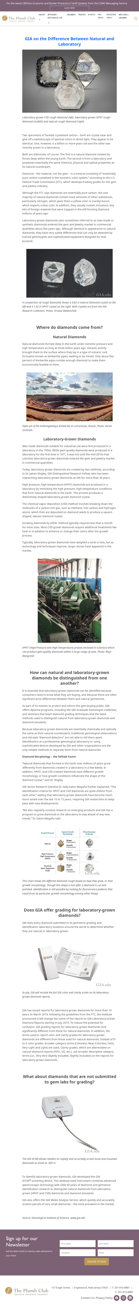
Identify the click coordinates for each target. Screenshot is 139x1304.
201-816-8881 (122, 1287)
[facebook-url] (116, 1298)
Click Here (69, 8)
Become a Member (124, 16)
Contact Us (88, 1298)
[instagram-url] (123, 1298)
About (41, 14)
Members (71, 14)
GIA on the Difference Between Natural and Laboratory (69, 41)
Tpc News (100, 16)
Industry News (111, 16)
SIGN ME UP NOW (96, 1261)
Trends (82, 14)
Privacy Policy (104, 1298)
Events (91, 14)
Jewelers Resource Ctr (55, 16)
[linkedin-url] (130, 1298)
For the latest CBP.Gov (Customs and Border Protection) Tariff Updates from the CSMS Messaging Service (67, 3)
